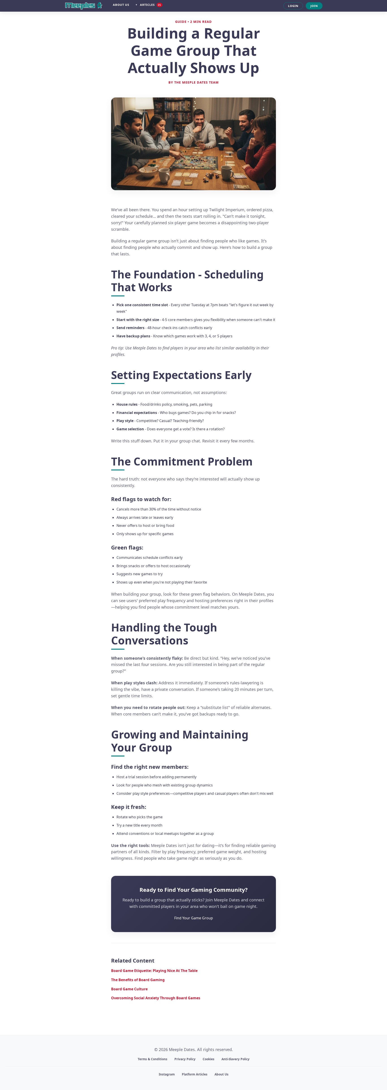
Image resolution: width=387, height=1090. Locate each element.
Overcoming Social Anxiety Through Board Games (155, 997)
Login (293, 6)
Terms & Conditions (152, 1059)
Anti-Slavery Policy (235, 1059)
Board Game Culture (129, 989)
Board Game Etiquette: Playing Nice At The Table (154, 970)
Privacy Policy (185, 1059)
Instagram (167, 1074)
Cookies (208, 1059)
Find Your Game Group (193, 918)
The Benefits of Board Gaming (138, 979)
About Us (121, 5)
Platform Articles (194, 1074)
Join (314, 6)
